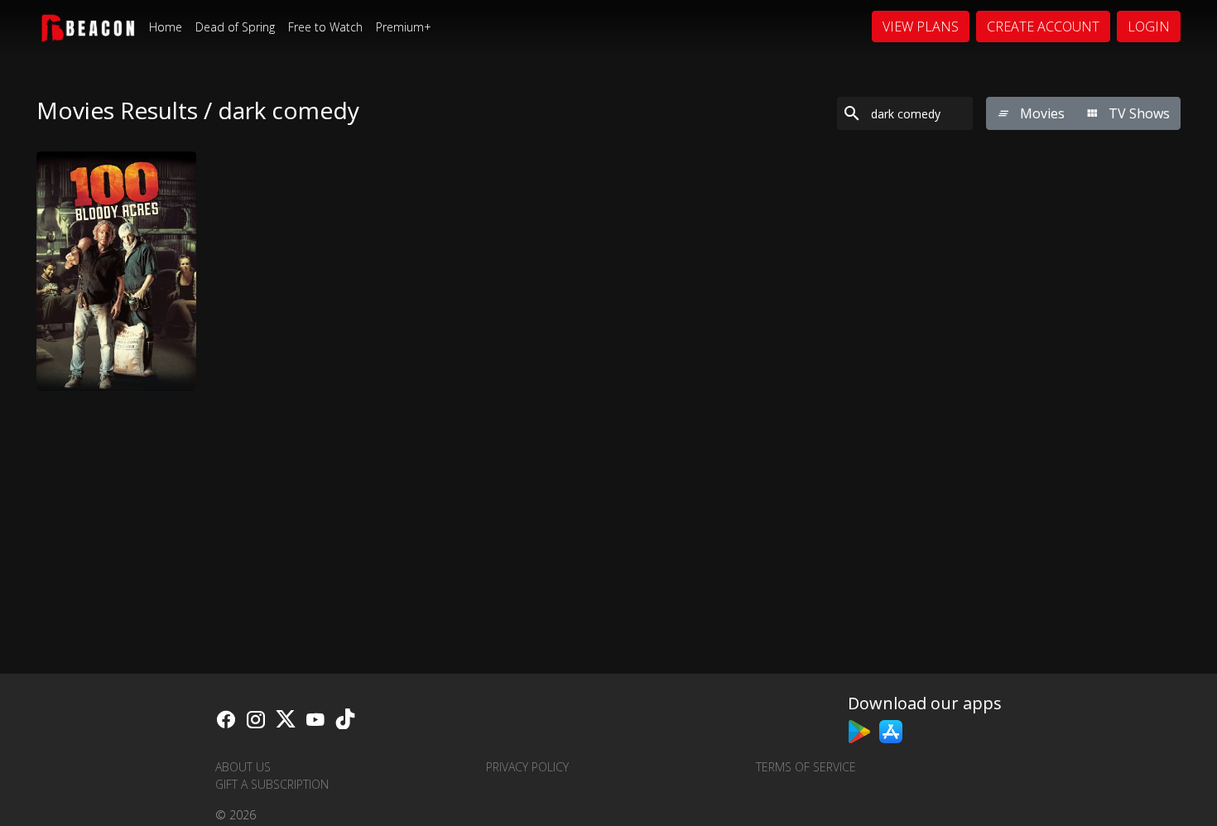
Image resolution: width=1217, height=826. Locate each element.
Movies (1041, 113)
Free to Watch (325, 27)
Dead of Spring (235, 27)
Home (165, 27)
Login (1149, 26)
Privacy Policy (527, 767)
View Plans (921, 26)
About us (243, 767)
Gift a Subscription (272, 784)
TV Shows (1137, 113)
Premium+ (403, 27)
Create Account (1043, 26)
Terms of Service (806, 767)
